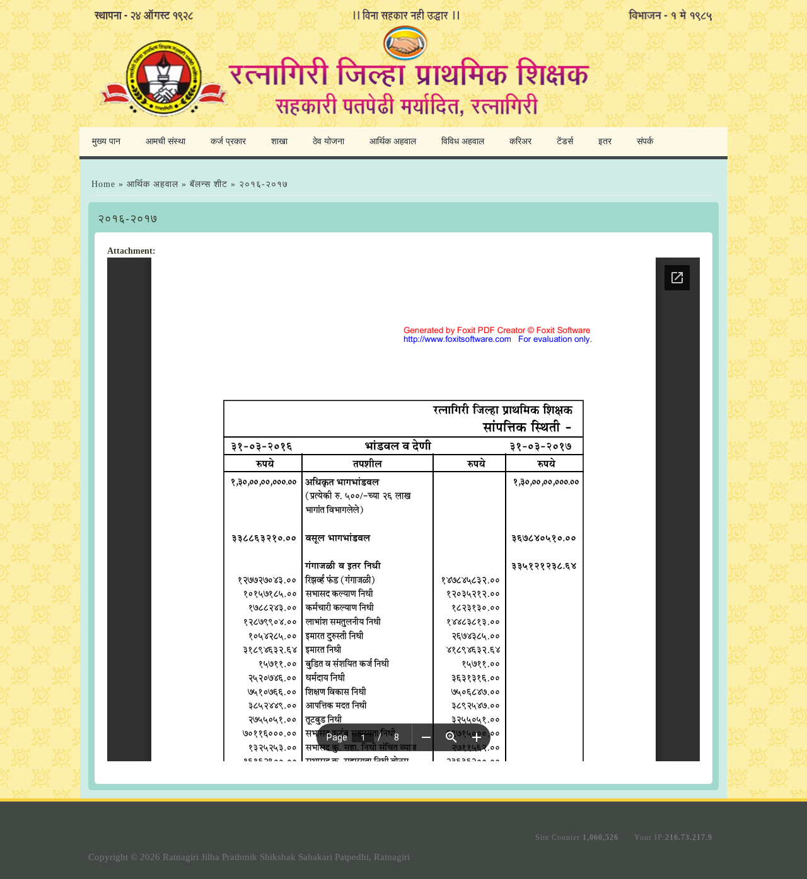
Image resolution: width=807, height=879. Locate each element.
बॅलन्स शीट (210, 184)
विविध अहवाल (462, 141)
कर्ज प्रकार (228, 141)
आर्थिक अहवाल (392, 141)
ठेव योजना (328, 141)
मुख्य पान (106, 141)
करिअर (520, 141)
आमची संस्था (165, 141)
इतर (605, 141)
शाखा (279, 141)
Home (103, 184)
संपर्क (645, 141)
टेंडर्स (565, 141)
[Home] (403, 122)
